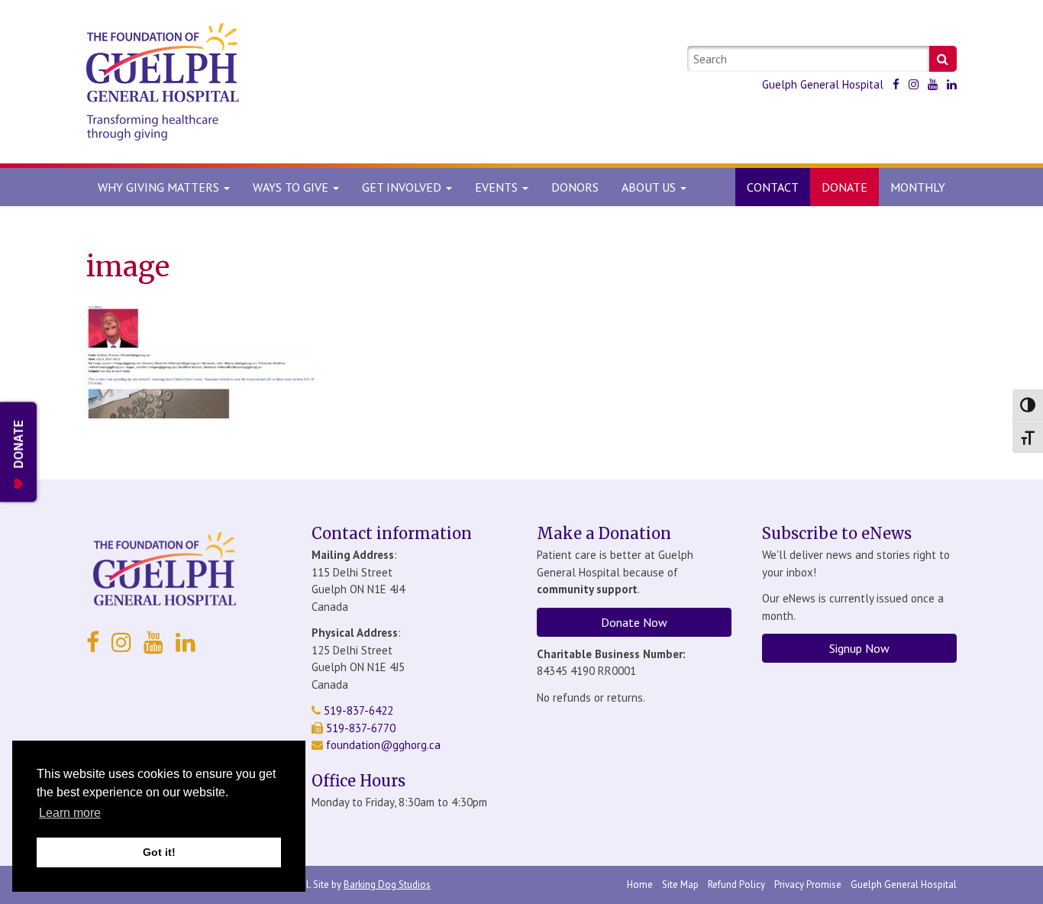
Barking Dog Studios (387, 884)
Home (640, 884)
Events (498, 187)
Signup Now (859, 648)
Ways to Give (292, 187)
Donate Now (634, 622)
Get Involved (403, 187)
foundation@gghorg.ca (383, 745)
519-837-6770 (359, 728)
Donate (844, 187)
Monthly (917, 187)
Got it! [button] (159, 852)
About (649, 187)
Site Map (680, 884)
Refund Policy (736, 884)
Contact (773, 187)
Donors (575, 187)
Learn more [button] (70, 812)
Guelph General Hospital (822, 84)
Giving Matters (160, 187)
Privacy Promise (807, 884)
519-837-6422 (357, 710)
